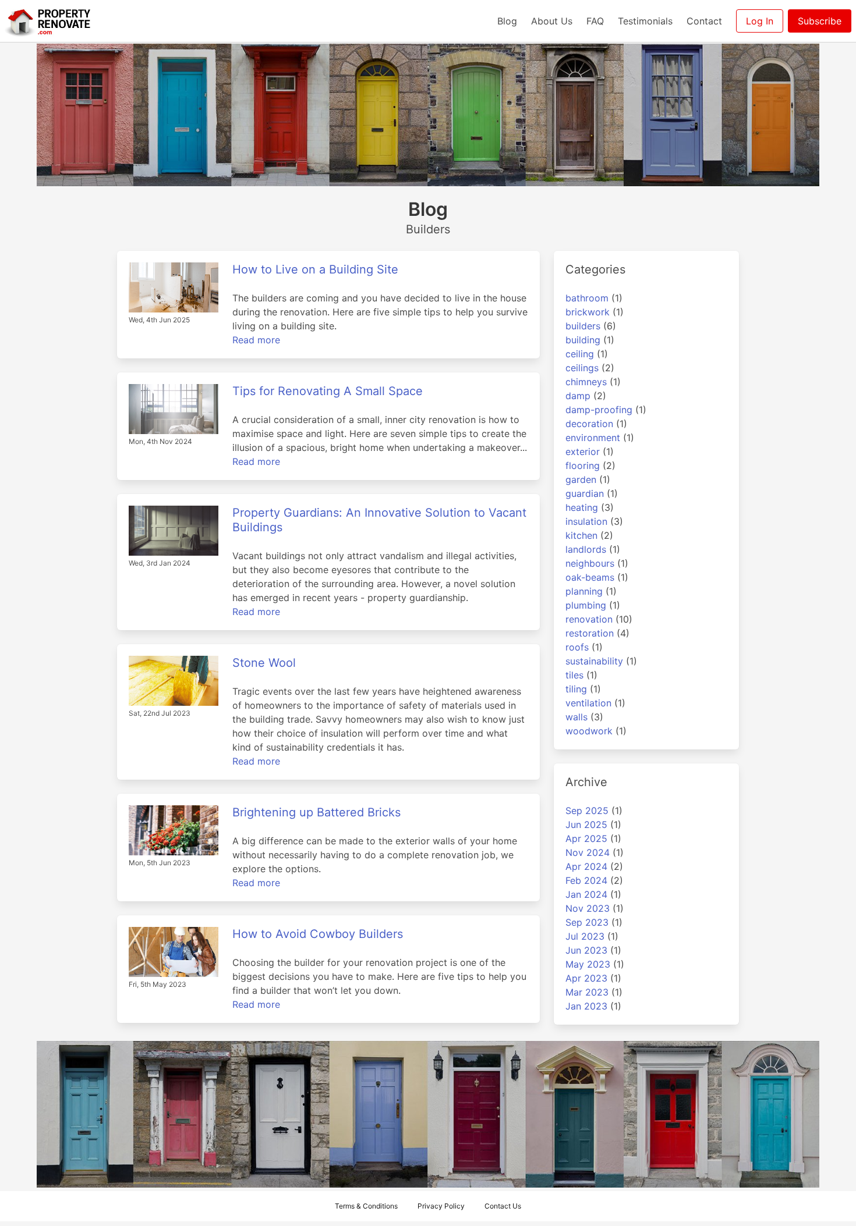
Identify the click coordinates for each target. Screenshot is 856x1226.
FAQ (595, 21)
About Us (551, 21)
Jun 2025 (586, 824)
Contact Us (502, 1206)
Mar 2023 (587, 992)
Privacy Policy (441, 1206)
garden (580, 479)
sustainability (594, 661)
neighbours (589, 563)
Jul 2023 (584, 936)
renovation (589, 619)
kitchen (581, 535)
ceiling (579, 354)
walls (576, 717)
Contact (704, 21)
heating (581, 507)
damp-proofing (598, 409)
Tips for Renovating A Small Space (327, 391)
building (582, 340)
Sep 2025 (587, 810)
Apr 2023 (586, 978)
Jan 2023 (586, 1006)
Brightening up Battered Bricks (316, 812)
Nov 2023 (587, 908)
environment (592, 437)
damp (577, 395)
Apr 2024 (586, 866)
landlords (585, 549)
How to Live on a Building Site (315, 269)
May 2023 (587, 964)
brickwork (587, 312)
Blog (507, 21)
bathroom (587, 298)
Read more (256, 340)
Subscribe (819, 21)
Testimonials (645, 21)
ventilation (588, 703)
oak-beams (589, 577)
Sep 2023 (587, 922)
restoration (589, 633)
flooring (582, 465)
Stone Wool (264, 663)
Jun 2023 (586, 950)
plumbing (585, 605)
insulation (586, 521)
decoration (589, 423)
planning (584, 591)
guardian (584, 493)
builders (582, 326)
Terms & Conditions (366, 1206)
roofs (577, 647)
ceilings (582, 368)
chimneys (586, 382)
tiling (576, 689)
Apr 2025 (586, 838)
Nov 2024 (587, 852)
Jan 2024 (586, 894)
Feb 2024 (586, 880)
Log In (759, 21)
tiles (574, 675)
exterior (582, 451)
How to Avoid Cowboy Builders (317, 934)
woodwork (589, 731)
